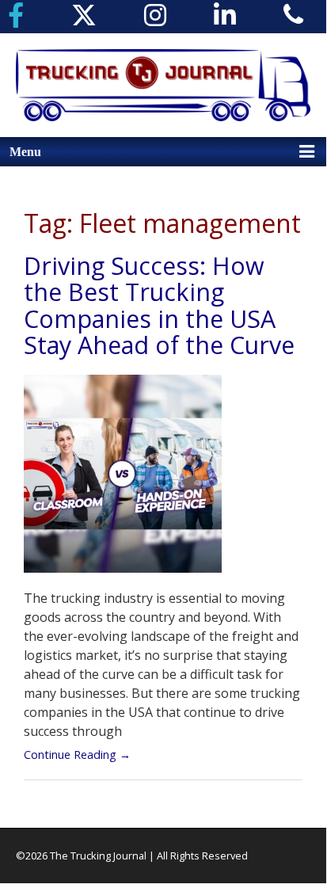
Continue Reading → (77, 754)
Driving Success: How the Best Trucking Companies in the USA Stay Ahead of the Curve (159, 305)
